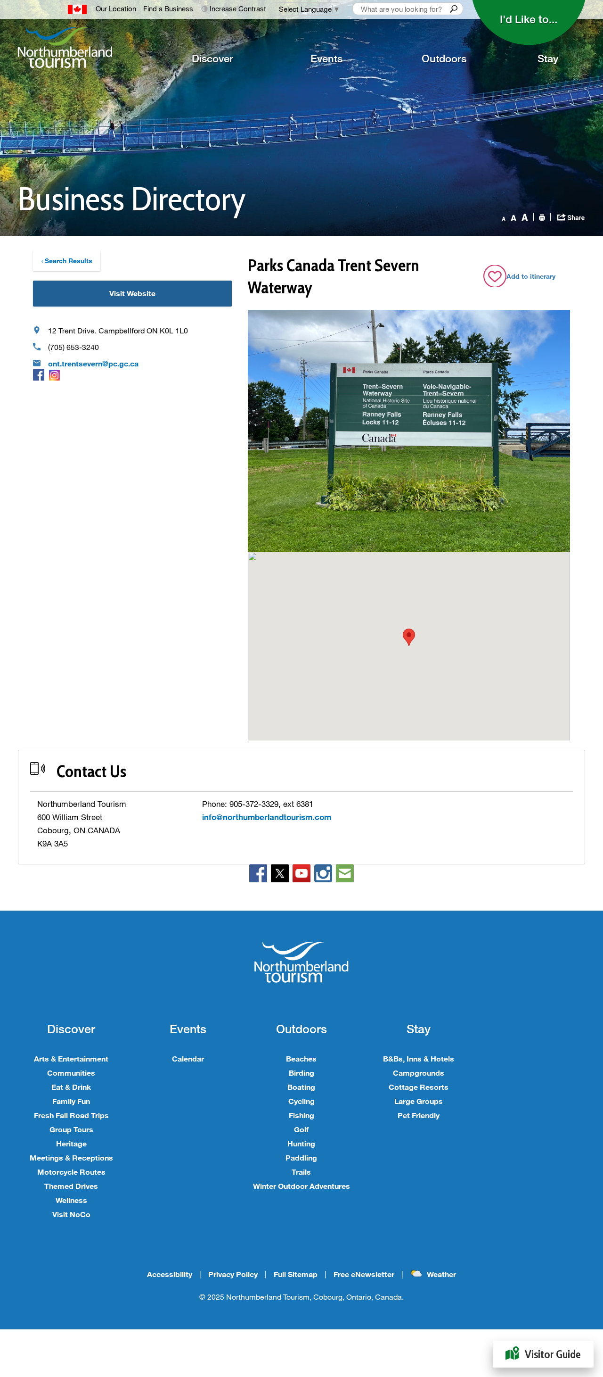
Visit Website (132, 293)
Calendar (188, 1058)
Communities (71, 1072)
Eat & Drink (71, 1086)
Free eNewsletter (364, 1273)
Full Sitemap (296, 1273)
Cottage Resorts (418, 1086)
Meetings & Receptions (71, 1157)
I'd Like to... (528, 18)
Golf (301, 1129)
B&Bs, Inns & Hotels (418, 1058)
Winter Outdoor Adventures (301, 1185)
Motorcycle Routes (71, 1171)
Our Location (116, 8)
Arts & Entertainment (71, 1058)
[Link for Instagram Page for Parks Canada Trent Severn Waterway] (54, 375)
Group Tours (71, 1129)
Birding (301, 1072)
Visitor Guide (553, 1354)
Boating (301, 1086)
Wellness (71, 1199)
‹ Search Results (66, 261)
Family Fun (71, 1100)
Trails (301, 1171)
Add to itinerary (530, 276)
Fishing (301, 1115)
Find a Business (168, 8)
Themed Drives (71, 1185)
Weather (441, 1273)
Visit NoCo (71, 1214)
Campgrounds (418, 1072)
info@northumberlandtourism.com (266, 817)
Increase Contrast (238, 8)
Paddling (301, 1157)
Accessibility (169, 1273)
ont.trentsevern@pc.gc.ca (93, 363)
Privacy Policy (233, 1273)
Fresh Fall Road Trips (71, 1115)
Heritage (71, 1143)
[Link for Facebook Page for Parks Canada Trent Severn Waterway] (38, 375)
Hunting (301, 1143)
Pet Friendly (419, 1115)
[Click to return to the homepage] (78, 47)
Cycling (301, 1100)
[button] (409, 637)
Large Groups (418, 1100)
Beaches (301, 1058)
